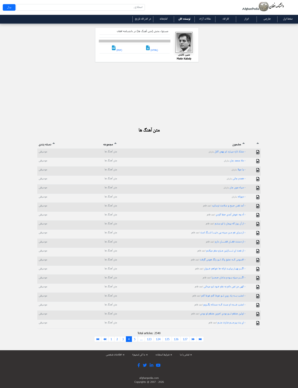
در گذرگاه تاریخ (143, 19)
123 (149, 339)
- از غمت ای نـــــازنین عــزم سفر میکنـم (221, 250)
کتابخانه (164, 19)
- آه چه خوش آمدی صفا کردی (226, 214)
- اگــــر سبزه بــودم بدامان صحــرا (223, 277)
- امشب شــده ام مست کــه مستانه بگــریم (219, 304)
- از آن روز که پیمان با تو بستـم (225, 223)
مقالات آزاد (205, 19)
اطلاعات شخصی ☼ (115, 355)
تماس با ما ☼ (186, 355)
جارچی (267, 19)
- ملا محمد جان (234, 160)
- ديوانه (238, 196)
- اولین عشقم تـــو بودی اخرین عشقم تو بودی (218, 313)
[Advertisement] (149, 94)
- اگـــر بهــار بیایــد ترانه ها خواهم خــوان (220, 268)
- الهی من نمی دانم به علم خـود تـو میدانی (220, 286)
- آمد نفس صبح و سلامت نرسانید (224, 205)
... (141, 339)
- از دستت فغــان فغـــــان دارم (225, 241)
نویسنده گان (184, 19)
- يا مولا (238, 169)
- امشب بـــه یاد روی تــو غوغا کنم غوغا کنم (218, 295)
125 (167, 339)
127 (185, 339)
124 (158, 339)
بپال (9, 7)
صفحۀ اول (288, 19)
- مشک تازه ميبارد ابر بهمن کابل (226, 151)
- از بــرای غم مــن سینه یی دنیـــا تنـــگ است (218, 232)
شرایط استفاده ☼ (164, 355)
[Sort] (258, 144)
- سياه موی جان (234, 187)
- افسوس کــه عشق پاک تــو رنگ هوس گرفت (218, 259)
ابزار (246, 19)
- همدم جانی (236, 178)
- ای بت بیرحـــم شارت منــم (226, 322)
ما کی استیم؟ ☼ (140, 355)
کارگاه (225, 19)
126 (176, 339)
